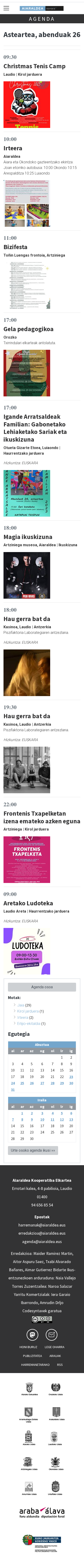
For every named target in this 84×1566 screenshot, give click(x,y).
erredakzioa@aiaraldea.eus (42, 1233)
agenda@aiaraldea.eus (42, 1241)
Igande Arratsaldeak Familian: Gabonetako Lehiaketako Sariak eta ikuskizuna (35, 427)
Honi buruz (28, 1347)
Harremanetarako (35, 1365)
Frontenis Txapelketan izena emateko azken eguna (42, 817)
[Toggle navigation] (6, 8)
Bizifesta (16, 247)
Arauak (55, 1356)
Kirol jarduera (28, 1011)
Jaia (20, 1005)
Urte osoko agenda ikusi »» (33, 1150)
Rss (60, 1365)
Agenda (42, 18)
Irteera (13, 148)
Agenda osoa (42, 987)
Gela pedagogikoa (29, 329)
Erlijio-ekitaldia (28, 1023)
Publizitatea (32, 1356)
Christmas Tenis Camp (35, 66)
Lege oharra (54, 1347)
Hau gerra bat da (27, 619)
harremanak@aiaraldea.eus (42, 1225)
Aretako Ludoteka (28, 903)
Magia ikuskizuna (28, 537)
